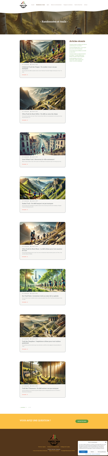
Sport (48, 4)
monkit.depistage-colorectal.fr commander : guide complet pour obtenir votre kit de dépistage (76, 60)
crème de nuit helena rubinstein (40, 450)
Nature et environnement (56, 4)
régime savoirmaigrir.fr (54, 450)
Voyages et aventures (68, 4)
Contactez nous (81, 421)
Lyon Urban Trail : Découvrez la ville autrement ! (38, 159)
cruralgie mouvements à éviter (68, 450)
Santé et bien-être (78, 4)
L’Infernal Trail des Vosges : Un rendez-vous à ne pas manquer (39, 67)
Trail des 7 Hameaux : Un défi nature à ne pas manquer (40, 388)
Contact (85, 4)
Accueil (32, 4)
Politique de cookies (65, 446)
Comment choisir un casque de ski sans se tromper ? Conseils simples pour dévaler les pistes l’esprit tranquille (77, 55)
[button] (105, 442)
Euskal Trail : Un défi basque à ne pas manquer (37, 203)
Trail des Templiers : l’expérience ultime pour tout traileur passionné (41, 342)
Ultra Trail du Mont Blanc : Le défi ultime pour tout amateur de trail (42, 249)
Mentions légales (42, 446)
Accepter (83, 451)
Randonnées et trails (40, 4)
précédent (22, 407)
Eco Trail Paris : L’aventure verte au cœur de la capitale (40, 296)
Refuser (92, 451)
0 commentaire (26, 64)
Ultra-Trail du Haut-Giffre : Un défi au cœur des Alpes (40, 114)
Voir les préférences (102, 451)
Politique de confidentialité (53, 446)
